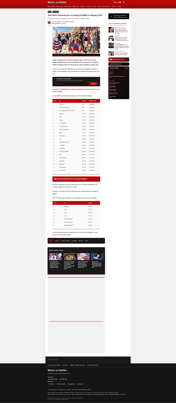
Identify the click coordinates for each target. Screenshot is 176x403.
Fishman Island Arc (77, 89)
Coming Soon (59, 6)
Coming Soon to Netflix (120, 27)
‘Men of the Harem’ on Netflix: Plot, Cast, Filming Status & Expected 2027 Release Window (122, 55)
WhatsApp (75, 240)
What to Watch (106, 6)
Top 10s (113, 6)
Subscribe (93, 83)
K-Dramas (89, 6)
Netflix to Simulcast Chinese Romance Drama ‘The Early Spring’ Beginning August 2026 (121, 39)
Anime (94, 6)
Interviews (82, 6)
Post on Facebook (66, 240)
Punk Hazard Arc (91, 89)
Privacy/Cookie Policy (92, 365)
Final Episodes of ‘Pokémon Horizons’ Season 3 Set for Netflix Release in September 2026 (55, 264)
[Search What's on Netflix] (124, 2)
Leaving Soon (67, 6)
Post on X (57, 240)
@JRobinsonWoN (69, 21)
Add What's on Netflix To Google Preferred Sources (120, 16)
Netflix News (76, 6)
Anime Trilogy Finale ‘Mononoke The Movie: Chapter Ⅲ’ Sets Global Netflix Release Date (83, 264)
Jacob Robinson (57, 21)
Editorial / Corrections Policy (77, 365)
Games (99, 6)
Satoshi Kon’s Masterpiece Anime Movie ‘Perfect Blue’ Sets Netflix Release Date (97, 264)
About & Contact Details (54, 365)
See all (126, 68)
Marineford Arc (65, 89)
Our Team (65, 365)
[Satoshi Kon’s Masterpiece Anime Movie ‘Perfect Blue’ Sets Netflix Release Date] (97, 256)
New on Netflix (51, 6)
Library (119, 6)
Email (81, 240)
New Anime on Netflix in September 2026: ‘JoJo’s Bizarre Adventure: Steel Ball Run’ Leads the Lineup (69, 265)
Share (87, 240)
